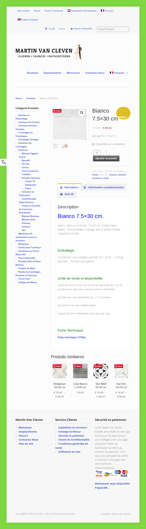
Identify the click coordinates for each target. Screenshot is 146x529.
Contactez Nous (95, 72)
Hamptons (30, 184)
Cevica (25, 167)
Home (18, 98)
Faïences (23, 149)
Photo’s (23, 435)
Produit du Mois (26, 268)
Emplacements (52, 72)
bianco (113, 174)
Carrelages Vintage (28, 139)
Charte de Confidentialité (73, 439)
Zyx (23, 229)
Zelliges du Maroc (27, 282)
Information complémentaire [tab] (105, 187)
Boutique (32, 72)
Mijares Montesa (30, 216)
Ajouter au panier (106, 158)
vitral (106, 178)
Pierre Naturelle (26, 257)
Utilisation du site (69, 451)
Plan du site (26, 443)
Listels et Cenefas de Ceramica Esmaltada (29, 209)
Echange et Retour (69, 431)
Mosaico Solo (28, 219)
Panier (37, 11)
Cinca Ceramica (30, 170)
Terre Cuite (24, 278)
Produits (30, 98)
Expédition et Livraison (72, 427)
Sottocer (26, 226)
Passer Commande (54, 11)
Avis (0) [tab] (69, 194)
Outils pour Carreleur (29, 247)
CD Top (25, 163)
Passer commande (83, 28)
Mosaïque (23, 243)
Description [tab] (71, 187)
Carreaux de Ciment (29, 122)
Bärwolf (26, 160)
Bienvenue (73, 72)
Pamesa (26, 223)
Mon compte (24, 11)
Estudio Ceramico (31, 177)
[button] (82, 112)
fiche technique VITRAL (72, 337)
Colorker (26, 174)
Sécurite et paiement (71, 435)
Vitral (95, 174)
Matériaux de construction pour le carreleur (26, 237)
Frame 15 (30, 181)
